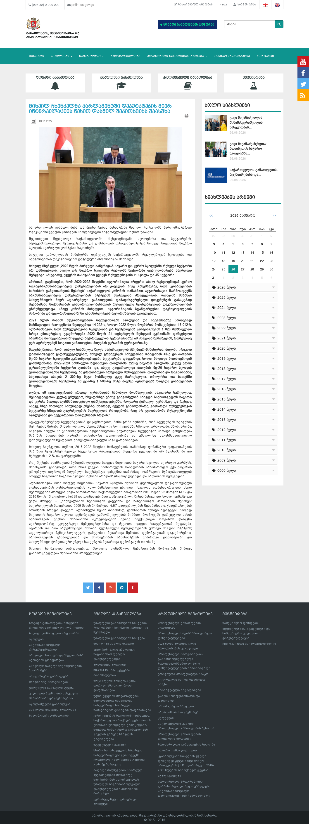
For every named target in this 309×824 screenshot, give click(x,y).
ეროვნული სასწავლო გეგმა (51, 687)
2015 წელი (226, 399)
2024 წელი (226, 307)
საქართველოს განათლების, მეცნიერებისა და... (254, 172)
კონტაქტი (265, 56)
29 (233, 235)
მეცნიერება (254, 78)
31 (252, 235)
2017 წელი (226, 378)
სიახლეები (60, 56)
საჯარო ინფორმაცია (232, 56)
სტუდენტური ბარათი (109, 744)
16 (271, 252)
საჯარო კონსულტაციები (177, 750)
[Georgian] (265, 4)
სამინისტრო (90, 56)
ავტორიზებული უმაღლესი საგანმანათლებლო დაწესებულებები (114, 654)
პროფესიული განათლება (187, 78)
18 (223, 260)
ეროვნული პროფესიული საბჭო (183, 674)
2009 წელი (226, 460)
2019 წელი (226, 358)
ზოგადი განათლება (55, 78)
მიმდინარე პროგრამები (48, 682)
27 (214, 235)
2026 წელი (226, 287)
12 (233, 252)
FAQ (224, 4)
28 (223, 235)
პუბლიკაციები (169, 775)
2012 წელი (226, 429)
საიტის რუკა (246, 4)
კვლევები (166, 718)
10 (214, 252)
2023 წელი (226, 317)
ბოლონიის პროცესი (109, 664)
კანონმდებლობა (125, 56)
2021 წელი (226, 338)
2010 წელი (226, 449)
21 (252, 260)
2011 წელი (226, 439)
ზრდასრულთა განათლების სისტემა (186, 744)
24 (214, 269)
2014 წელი (226, 409)
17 (214, 260)
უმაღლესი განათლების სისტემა (119, 638)
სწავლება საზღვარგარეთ (114, 643)
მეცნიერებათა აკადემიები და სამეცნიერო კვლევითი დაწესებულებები (246, 633)
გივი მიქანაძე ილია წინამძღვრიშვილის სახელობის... (246, 122)
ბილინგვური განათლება (49, 715)
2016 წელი (226, 388)
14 (252, 252)
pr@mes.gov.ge (82, 4)
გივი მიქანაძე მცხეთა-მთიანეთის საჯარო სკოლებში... (248, 149)
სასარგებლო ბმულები (195, 4)
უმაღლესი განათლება (121, 78)
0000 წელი (226, 470)
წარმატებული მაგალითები (179, 690)
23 (271, 260)
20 (243, 260)
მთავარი (36, 56)
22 (262, 260)
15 (262, 252)
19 (233, 260)
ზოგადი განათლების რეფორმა (54, 633)
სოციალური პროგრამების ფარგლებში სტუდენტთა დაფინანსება (114, 685)
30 (243, 235)
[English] (277, 4)
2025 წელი (226, 297)
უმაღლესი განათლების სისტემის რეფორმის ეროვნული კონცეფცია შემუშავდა (120, 627)
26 (233, 269)
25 (223, 269)
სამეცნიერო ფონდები (240, 623)
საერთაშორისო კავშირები (179, 712)
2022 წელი (226, 327)
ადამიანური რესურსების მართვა (176, 56)
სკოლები (36, 639)
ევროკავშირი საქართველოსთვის (249, 643)
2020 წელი (226, 348)
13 (243, 252)
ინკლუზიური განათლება (49, 676)
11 (223, 252)
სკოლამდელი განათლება (50, 704)
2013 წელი (226, 419)
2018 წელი (226, 368)
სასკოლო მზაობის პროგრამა (52, 709)
